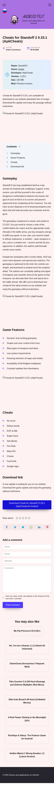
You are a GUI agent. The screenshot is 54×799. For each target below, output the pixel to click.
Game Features (18, 158)
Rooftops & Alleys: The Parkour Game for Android (27, 737)
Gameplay (15, 153)
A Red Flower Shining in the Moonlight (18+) (27, 719)
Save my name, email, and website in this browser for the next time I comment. (27, 597)
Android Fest (33, 17)
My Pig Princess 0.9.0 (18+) (27, 631)
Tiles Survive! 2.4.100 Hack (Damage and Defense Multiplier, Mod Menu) (27, 683)
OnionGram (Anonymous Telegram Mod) (27, 665)
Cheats (14, 162)
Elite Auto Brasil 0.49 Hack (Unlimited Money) (27, 701)
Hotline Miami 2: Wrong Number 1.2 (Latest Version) (27, 755)
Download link (17, 166)
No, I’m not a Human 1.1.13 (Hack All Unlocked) (27, 647)
